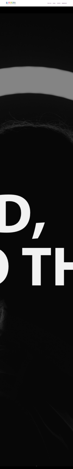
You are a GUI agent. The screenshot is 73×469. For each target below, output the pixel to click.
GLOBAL (54, 3)
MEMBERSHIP (64, 3)
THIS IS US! (49, 3)
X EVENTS (58, 3)
